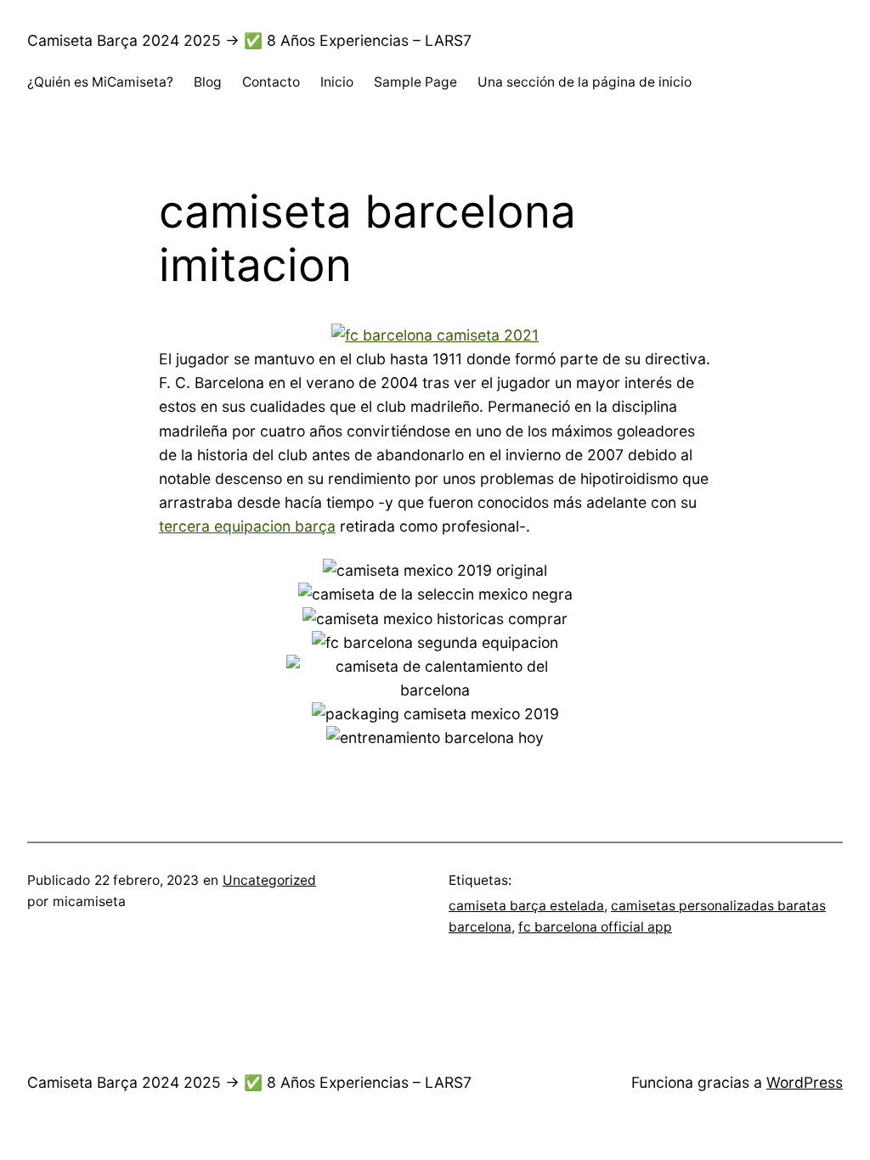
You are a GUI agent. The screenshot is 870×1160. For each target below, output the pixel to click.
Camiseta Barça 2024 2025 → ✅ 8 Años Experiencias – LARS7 (249, 40)
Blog (208, 82)
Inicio (336, 82)
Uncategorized (269, 880)
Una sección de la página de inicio (584, 82)
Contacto (271, 82)
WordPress (804, 1082)
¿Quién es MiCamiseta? (100, 82)
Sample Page (415, 82)
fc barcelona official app (595, 927)
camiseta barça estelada (526, 906)
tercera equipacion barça (247, 526)
